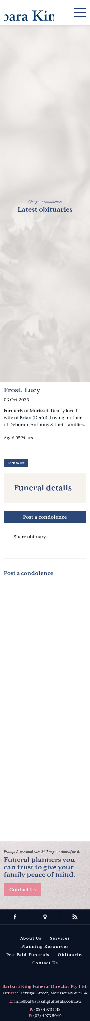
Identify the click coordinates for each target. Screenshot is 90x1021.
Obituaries (71, 955)
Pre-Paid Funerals (28, 955)
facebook (15, 916)
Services (60, 938)
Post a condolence (45, 517)
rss (75, 916)
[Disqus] (45, 643)
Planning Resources (44, 946)
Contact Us (22, 889)
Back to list (16, 463)
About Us (31, 938)
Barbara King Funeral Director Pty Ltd (29, 12)
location (45, 916)
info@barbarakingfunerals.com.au (47, 1001)
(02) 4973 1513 (47, 1009)
